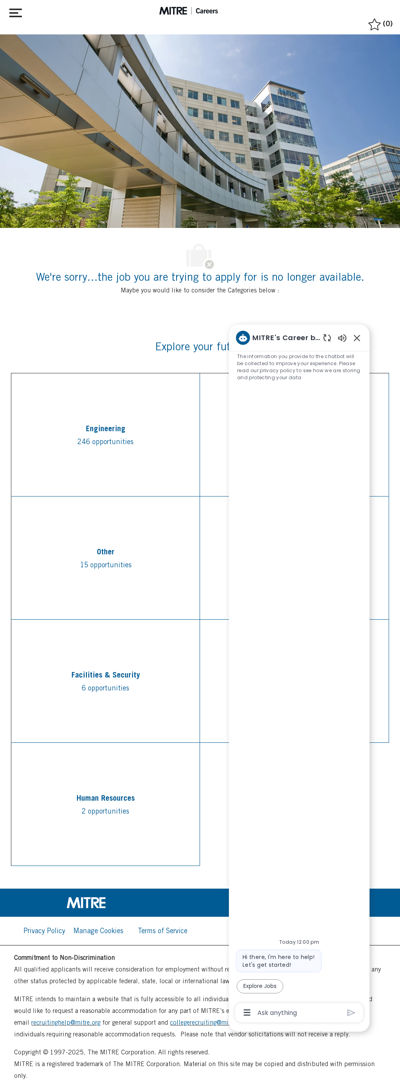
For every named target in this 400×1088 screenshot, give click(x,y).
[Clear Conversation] (327, 337)
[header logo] (188, 11)
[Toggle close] (15, 11)
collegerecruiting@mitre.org (208, 1022)
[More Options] (247, 1012)
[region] (299, 674)
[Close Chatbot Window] (357, 337)
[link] (105, 903)
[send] (351, 1013)
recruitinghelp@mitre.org (65, 1022)
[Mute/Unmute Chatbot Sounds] (342, 337)
